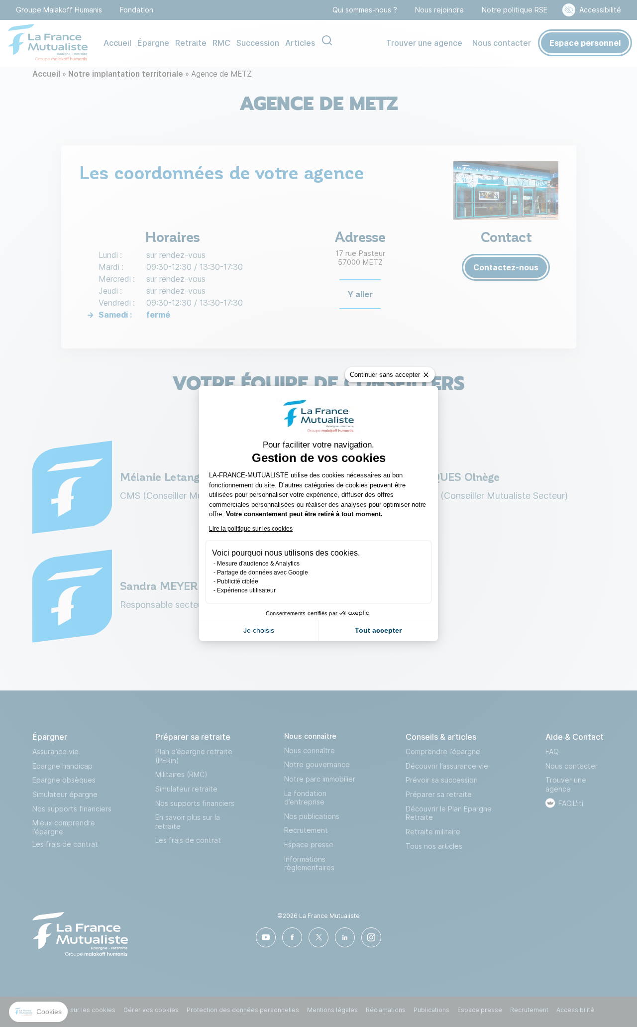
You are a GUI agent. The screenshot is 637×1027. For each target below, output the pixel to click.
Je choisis (258, 630)
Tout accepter (378, 630)
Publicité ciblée (237, 581)
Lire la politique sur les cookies (251, 528)
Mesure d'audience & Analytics (258, 563)
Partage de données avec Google (262, 572)
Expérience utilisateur (246, 590)
